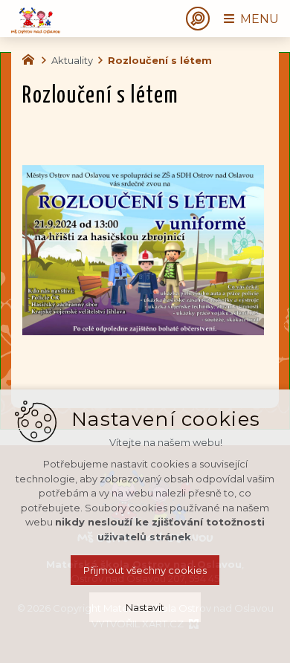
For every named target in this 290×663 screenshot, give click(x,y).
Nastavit (145, 607)
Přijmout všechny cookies (145, 570)
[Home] (32, 58)
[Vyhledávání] (198, 18)
